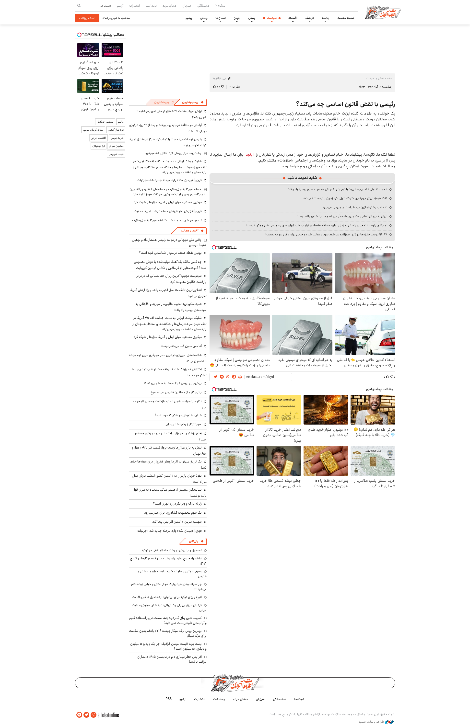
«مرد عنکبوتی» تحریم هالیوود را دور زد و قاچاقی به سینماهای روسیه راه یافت (337, 189)
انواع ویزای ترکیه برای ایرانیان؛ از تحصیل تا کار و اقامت (167, 597)
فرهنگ (309, 17)
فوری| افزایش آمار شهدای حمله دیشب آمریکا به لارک (168, 211)
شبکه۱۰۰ (220, 5)
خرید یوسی (117, 138)
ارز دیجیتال (98, 146)
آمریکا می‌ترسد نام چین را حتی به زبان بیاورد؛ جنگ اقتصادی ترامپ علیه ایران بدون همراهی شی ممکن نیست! (316, 225)
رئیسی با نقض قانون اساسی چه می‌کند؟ (345, 104)
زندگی (204, 17)
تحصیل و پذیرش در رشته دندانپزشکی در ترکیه (171, 550)
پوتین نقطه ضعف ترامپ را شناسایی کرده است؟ (170, 252)
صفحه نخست (345, 17)
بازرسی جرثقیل (105, 121)
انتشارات (134, 5)
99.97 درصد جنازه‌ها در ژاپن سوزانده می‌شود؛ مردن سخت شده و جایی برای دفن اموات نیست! (326, 234)
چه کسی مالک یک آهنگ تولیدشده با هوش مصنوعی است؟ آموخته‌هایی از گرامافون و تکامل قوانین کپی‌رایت (170, 265)
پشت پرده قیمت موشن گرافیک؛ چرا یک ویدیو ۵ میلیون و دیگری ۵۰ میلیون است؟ (168, 646)
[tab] (193, 102)
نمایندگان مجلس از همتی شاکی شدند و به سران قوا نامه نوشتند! (170, 492)
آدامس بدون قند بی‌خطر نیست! (181, 346)
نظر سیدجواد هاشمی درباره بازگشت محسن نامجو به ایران (170, 404)
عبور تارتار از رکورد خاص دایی (183, 424)
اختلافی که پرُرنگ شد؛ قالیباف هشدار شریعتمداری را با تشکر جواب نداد (169, 372)
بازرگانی (193, 541)
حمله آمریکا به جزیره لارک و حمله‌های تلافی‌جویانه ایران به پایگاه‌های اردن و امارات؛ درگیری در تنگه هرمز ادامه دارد (168, 191)
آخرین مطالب (189, 230)
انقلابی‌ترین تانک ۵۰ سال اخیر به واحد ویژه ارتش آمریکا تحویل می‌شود (168, 293)
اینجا (250, 154)
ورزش (251, 17)
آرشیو (120, 5)
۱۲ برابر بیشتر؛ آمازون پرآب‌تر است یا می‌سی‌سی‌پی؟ (354, 207)
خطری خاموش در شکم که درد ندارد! (178, 415)
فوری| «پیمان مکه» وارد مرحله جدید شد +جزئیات (169, 180)
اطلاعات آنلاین (382, 12)
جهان (237, 17)
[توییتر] (86, 715)
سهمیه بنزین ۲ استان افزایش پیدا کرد (177, 521)
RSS (168, 699)
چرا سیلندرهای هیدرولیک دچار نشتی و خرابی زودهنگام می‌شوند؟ (169, 586)
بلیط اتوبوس (116, 154)
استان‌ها (220, 17)
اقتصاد (292, 17)
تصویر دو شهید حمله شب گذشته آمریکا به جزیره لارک (167, 220)
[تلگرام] (79, 715)
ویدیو (189, 17)
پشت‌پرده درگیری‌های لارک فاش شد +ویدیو (173, 153)
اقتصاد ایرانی (98, 138)
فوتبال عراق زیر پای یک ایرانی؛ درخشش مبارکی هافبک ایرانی (169, 607)
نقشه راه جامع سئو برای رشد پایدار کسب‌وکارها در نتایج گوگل (168, 561)
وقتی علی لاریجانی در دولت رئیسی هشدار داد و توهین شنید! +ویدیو (169, 242)
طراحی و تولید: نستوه (372, 722)
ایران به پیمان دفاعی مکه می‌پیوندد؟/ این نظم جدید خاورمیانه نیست (341, 216)
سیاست (272, 17)
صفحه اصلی (385, 78)
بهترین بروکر (116, 146)
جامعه (325, 17)
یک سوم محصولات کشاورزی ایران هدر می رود (173, 512)
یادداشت (151, 5)
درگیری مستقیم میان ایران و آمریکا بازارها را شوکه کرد (168, 202)
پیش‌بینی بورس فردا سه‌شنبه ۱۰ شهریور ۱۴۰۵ (173, 383)
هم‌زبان (186, 5)
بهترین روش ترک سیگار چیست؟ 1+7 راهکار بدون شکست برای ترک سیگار (168, 633)
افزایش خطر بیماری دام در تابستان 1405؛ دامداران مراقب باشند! (172, 659)
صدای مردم (169, 5)
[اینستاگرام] (93, 715)
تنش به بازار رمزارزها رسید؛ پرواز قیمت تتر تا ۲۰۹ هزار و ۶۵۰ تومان (169, 450)
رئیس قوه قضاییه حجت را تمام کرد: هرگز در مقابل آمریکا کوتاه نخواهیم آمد (168, 142)
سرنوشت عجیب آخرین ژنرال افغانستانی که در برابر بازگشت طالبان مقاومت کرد (171, 279)
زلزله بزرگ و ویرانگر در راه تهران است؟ (177, 503)
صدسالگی (203, 5)
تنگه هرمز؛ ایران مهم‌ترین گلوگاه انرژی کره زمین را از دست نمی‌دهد (344, 198)
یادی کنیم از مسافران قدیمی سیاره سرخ (176, 392)
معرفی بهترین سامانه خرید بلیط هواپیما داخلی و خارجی (172, 574)
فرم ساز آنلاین (116, 129)
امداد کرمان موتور (93, 129)
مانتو (121, 121)
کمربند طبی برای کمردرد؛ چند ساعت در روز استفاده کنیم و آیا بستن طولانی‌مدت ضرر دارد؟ (168, 620)
